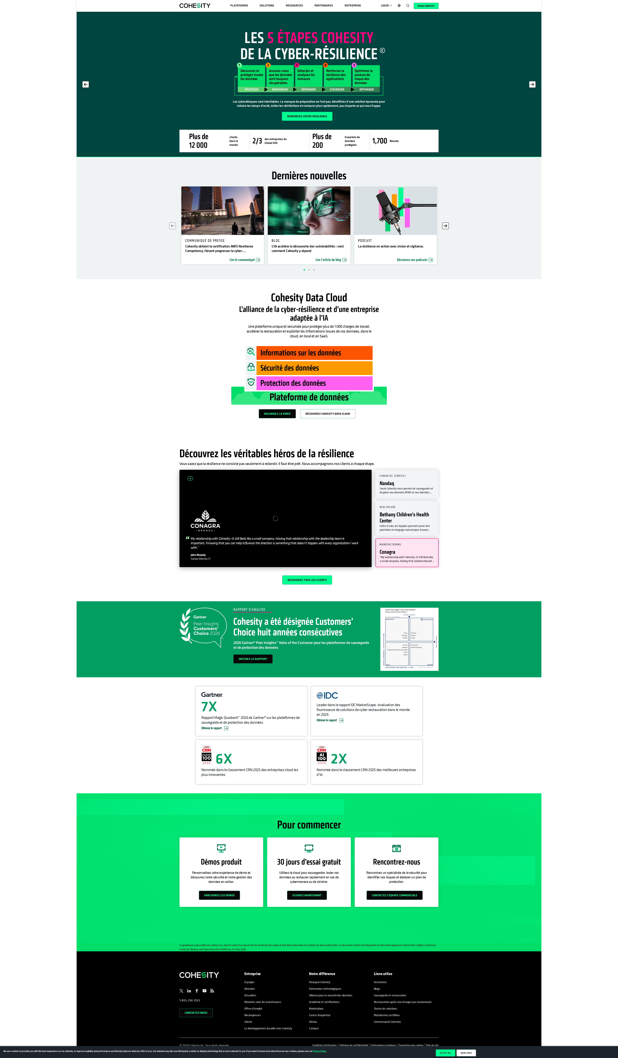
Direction (249, 988)
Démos (313, 1022)
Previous (85, 84)
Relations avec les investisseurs (262, 1002)
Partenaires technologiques (325, 988)
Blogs (377, 988)
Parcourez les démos (219, 895)
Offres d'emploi (253, 1008)
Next (532, 84)
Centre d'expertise (319, 1015)
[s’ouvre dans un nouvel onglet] (181, 991)
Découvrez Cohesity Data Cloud (327, 414)
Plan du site (432, 1045)
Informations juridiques (383, 1045)
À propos (249, 982)
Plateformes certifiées (387, 1015)
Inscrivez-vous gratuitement (206, 116)
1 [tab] (304, 269)
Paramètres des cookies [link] (411, 1045)
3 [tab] (313, 269)
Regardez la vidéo (277, 414)
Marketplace (316, 1008)
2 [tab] (309, 269)
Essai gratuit (426, 6)
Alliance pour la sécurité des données (330, 995)
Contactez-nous (196, 1013)
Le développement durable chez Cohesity (268, 1028)
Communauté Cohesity (387, 1022)
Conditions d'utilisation (325, 1045)
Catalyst (314, 1028)
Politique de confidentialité (354, 1045)
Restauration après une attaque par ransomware (403, 1002)
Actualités (250, 995)
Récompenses (252, 1015)
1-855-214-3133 (189, 1000)
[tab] (407, 484)
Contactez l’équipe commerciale (394, 895)
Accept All (445, 1052)
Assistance (380, 982)
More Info (466, 1052)
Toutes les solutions (385, 1008)
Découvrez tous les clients (307, 580)
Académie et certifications (324, 1002)
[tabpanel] (309, 84)
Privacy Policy (319, 1051)
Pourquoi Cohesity (319, 982)
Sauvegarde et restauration (390, 995)
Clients (248, 1022)
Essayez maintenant (307, 895)
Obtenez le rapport (253, 659)
